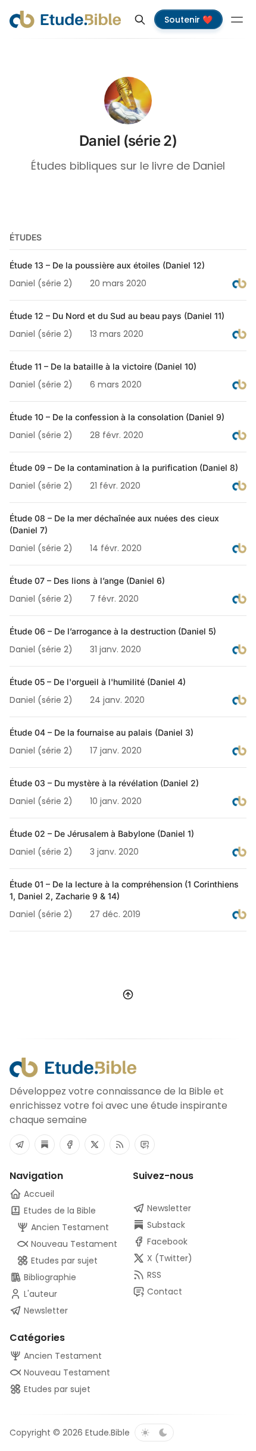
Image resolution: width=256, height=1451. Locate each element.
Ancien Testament (61, 1356)
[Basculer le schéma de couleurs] (154, 1432)
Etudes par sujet (55, 1389)
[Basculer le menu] (236, 19)
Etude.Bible (107, 1433)
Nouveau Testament (65, 1372)
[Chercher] (139, 19)
